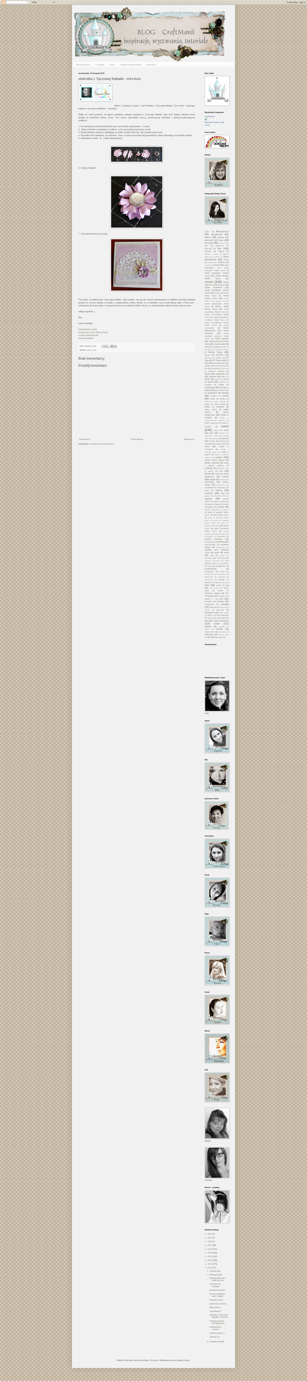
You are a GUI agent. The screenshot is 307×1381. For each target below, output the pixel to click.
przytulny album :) (217, 1333)
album (208, 237)
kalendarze (213, 393)
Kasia (216, 430)
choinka (207, 265)
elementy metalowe (216, 371)
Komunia (225, 438)
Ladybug (208, 468)
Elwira (207, 374)
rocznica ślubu (210, 558)
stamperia (221, 577)
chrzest (216, 265)
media (225, 476)
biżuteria (208, 251)
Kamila (225, 393)
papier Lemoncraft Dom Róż (215, 496)
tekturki (220, 591)
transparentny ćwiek (87, 329)
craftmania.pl (210, 116)
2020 (210, 1234)
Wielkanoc (209, 613)
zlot (208, 637)
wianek (207, 610)
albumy (221, 237)
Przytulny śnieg (216, 1300)
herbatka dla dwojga (214, 385)
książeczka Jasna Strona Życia (93, 332)
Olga (223, 493)
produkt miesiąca (213, 539)
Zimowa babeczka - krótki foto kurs (217, 1279)
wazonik (223, 607)
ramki (226, 552)
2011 (210, 1268)
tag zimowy (214, 588)
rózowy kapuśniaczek (88, 335)
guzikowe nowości (217, 1290)
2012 (210, 1264)
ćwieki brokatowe (213, 287)
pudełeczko (220, 547)
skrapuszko (209, 577)
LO (220, 471)
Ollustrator (154, 1360)
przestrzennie (210, 545)
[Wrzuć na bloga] (106, 346)
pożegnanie (209, 536)
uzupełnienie (215, 1311)
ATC (206, 246)
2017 (210, 1245)
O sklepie (100, 64)
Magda (208, 474)
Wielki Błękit (224, 613)
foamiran (213, 376)
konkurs (212, 441)
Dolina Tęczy (215, 352)
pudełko (208, 550)
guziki (210, 382)
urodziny (220, 601)
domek (207, 355)
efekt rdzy (225, 368)
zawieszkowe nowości (215, 1328)
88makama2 (222, 231)
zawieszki (209, 634)
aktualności (216, 234)
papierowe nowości (217, 1304)
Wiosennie (225, 615)
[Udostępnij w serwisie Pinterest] (115, 346)
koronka (222, 441)
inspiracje (209, 387)
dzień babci (217, 363)
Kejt (211, 433)
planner (226, 509)
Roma (223, 558)
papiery (208, 498)
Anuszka (209, 243)
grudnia (213, 1271)
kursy (94, 350)
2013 (210, 1260)
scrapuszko (209, 571)
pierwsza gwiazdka (212, 509)
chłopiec (221, 262)
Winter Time (212, 615)
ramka (216, 552)
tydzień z (222, 596)
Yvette (217, 623)
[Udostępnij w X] (109, 346)
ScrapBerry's (221, 566)
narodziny (221, 487)
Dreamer (219, 355)
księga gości (221, 444)
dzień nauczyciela (221, 366)
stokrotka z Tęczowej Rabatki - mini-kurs (218, 1316)
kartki (89, 350)
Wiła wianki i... (215, 1307)
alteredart (209, 240)
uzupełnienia (209, 604)
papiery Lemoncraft (221, 501)
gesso (217, 379)
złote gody (219, 637)
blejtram (221, 251)
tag (227, 585)
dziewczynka (213, 368)
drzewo (218, 358)
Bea (219, 248)
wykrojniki (209, 621)
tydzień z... (209, 599)
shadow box (209, 574)
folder (223, 377)
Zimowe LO (214, 1337)
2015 (210, 1253)
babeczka (220, 246)
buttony (211, 262)
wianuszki (220, 610)
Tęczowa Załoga (212, 593)
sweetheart (222, 582)
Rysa (226, 563)
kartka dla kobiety (217, 399)
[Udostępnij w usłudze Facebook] (112, 346)
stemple (221, 579)
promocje (208, 542)
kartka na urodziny (214, 407)
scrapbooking (210, 569)
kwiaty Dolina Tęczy (214, 460)
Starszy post (189, 439)
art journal (222, 243)
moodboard (209, 487)
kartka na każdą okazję (215, 404)
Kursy (112, 64)
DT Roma (217, 360)
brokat (226, 260)
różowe (218, 563)
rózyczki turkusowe (212, 561)
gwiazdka (222, 382)
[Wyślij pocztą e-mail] (103, 346)
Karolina (214, 396)
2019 (210, 1238)
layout (211, 471)
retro (212, 555)
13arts (207, 232)
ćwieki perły (219, 344)
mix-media (209, 482)
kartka (225, 395)
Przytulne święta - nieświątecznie (217, 1322)
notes (207, 490)
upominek (208, 601)
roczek (222, 555)
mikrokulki (222, 479)
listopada (214, 1275)
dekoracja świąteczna (213, 347)
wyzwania (224, 620)
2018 (210, 1241)
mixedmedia (220, 485)
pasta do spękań (214, 504)
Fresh (207, 379)
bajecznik (208, 249)
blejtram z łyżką (211, 254)
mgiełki (212, 479)
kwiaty (219, 457)
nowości (209, 493)
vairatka (225, 604)
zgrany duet (224, 634)
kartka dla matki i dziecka (215, 401)
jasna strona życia (221, 390)
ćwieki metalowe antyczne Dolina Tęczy (217, 336)
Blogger (186, 1360)
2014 (210, 1256)
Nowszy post (84, 439)
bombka (216, 257)
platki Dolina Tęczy (221, 515)
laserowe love (223, 468)
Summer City (210, 582)
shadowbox (221, 574)
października (215, 1341)
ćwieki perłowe (222, 339)
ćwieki (209, 282)
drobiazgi (208, 358)
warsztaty (151, 64)
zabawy (208, 626)
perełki (221, 507)
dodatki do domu (222, 349)
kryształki (208, 444)
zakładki (219, 629)
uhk (221, 598)
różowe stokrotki (86, 338)
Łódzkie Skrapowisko (130, 64)
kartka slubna (211, 409)
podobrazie (222, 534)
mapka (217, 474)
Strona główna (83, 64)
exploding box (222, 374)
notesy (219, 490)
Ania (221, 240)
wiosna (210, 618)
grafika (226, 379)
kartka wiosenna (211, 423)
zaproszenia (209, 632)
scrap (210, 566)
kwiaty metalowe (212, 463)
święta (218, 585)
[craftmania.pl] (206, 119)
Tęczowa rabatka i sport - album (217, 1295)
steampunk (209, 579)
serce (222, 571)
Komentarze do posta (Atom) (101, 444)
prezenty (221, 536)
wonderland (221, 618)
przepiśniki (220, 542)
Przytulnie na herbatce (215, 1285)
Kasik (226, 430)
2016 (210, 1249)
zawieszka (222, 632)
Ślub (207, 585)
